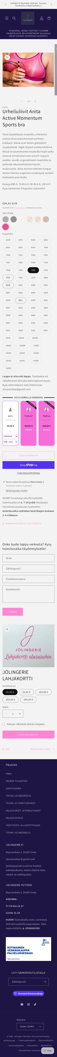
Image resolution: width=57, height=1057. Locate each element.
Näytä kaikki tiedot (40, 749)
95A (35, 323)
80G (22, 293)
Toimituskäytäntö (16, 1045)
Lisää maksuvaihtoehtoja (28, 473)
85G (22, 308)
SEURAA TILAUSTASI (16, 781)
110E (10, 368)
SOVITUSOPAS (13, 788)
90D (35, 316)
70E (47, 255)
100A (23, 338)
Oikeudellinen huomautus (30, 1050)
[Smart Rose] (30, 219)
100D (24, 346)
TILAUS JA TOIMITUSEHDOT (21, 803)
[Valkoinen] (22, 219)
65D (35, 240)
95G (10, 338)
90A (47, 308)
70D (35, 255)
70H (35, 263)
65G (22, 248)
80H (35, 293)
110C (24, 361)
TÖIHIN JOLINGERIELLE (18, 832)
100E (38, 346)
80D (35, 285)
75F (8, 277)
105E (10, 361)
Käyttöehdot (46, 1045)
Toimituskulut (20, 208)
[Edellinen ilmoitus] (5, 4)
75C (22, 270)
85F (9, 308)
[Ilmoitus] (51, 4)
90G (22, 323)
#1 (10, 431)
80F (9, 293)
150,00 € (10, 699)
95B (47, 323)
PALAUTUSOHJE (14, 817)
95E (35, 331)
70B (10, 255)
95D (22, 331)
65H (35, 248)
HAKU (9, 773)
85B (10, 301)
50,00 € (27, 692)
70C (22, 255)
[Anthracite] (5, 219)
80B (8, 285)
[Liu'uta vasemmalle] (21, 101)
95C (10, 331)
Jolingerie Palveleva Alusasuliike (28, 1036)
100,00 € (43, 692)
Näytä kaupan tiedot (16, 490)
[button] (7, 18)
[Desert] (38, 219)
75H (35, 278)
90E (47, 316)
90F (9, 323)
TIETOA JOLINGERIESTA (18, 795)
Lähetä (13, 611)
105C (24, 353)
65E (47, 240)
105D (37, 353)
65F (9, 248)
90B (10, 316)
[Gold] (46, 219)
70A (47, 248)
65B (10, 240)
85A (47, 293)
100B (36, 338)
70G (22, 263)
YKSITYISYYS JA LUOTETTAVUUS (23, 825)
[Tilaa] (45, 982)
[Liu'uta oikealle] (35, 101)
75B (10, 270)
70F (9, 263)
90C (22, 316)
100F (10, 353)
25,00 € (10, 692)
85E (47, 301)
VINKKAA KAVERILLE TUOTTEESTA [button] (23, 523)
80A (47, 278)
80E (47, 285)
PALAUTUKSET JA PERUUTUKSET (23, 810)
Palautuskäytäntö (46, 1040)
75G (22, 278)
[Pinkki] (5, 227)
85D (35, 301)
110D (37, 361)
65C (22, 240)
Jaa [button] (7, 749)
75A (47, 263)
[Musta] (14, 219)
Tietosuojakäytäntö (26, 1040)
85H (35, 308)
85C (21, 300)
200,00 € (28, 699)
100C (10, 346)
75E (47, 270)
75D (33, 270)
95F (47, 331)
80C (22, 285)
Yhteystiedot (32, 1045)
